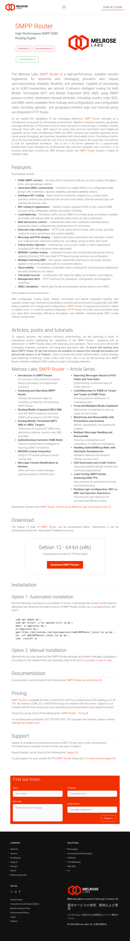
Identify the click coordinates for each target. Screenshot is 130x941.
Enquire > (108, 818)
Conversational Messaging (79, 853)
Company (71, 788)
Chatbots (71, 858)
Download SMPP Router (65, 564)
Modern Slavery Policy (20, 908)
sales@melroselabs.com (25, 722)
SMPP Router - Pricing (73, 713)
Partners (14, 921)
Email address (73, 804)
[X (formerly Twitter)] (11, 891)
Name (15, 788)
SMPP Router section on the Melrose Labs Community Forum (74, 506)
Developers (15, 858)
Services (14, 849)
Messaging (72, 849)
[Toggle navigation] (63, 7)
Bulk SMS (71, 866)
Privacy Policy (16, 899)
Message (17, 801)
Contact (13, 866)
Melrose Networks (18, 875)
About (13, 870)
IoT (68, 870)
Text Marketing (74, 862)
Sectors (13, 853)
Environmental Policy (19, 912)
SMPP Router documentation (83, 680)
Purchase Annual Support (99, 758)
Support (71, 752)
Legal (12, 917)
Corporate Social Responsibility (24, 904)
